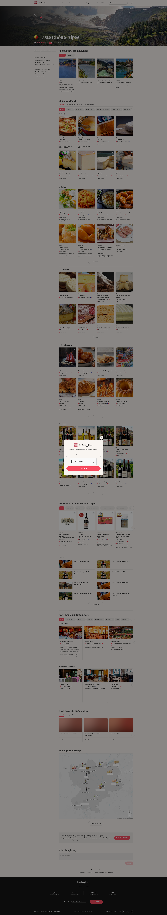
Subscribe (83, 468)
